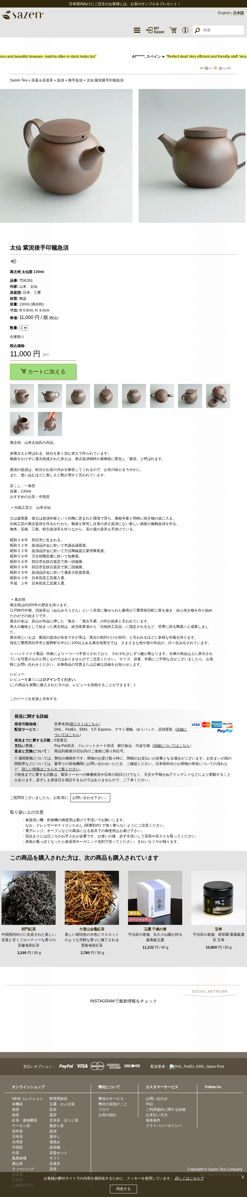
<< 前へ (206, 68)
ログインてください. (59, 679)
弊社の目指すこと (112, 1104)
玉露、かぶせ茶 (62, 1104)
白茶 (15, 1153)
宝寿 (218, 929)
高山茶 (17, 1164)
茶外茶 (17, 1131)
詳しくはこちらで (189, 1178)
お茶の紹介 (107, 1115)
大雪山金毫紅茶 (92, 929)
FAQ (149, 1104)
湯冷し (54, 1136)
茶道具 (54, 1164)
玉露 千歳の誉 (155, 929)
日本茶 (17, 1136)
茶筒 (53, 1169)
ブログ (103, 1109)
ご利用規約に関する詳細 (166, 1109)
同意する (123, 1189)
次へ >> (225, 68)
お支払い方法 (156, 1115)
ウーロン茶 (21, 1126)
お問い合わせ (156, 1099)
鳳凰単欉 (19, 1158)
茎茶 (53, 1115)
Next (241, 156)
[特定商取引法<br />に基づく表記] (185, 30)
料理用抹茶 (58, 1099)
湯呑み (54, 1142)
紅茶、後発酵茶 (24, 1120)
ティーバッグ (23, 1169)
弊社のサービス (111, 1099)
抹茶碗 (54, 1147)
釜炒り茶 (56, 1126)
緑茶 (15, 1115)
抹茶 (15, 1109)
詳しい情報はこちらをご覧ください (51, 769)
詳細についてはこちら (172, 746)
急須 (53, 1131)
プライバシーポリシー (164, 1126)
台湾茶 (17, 1142)
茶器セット (58, 1153)
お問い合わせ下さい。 (90, 798)
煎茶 (53, 1109)
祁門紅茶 (28, 929)
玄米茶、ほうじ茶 (63, 1120)
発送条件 (153, 1120)
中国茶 (17, 1147)
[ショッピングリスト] (173, 30)
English (224, 13)
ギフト (54, 1158)
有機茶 (17, 1104)
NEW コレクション (27, 1099)
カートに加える (46, 372)
